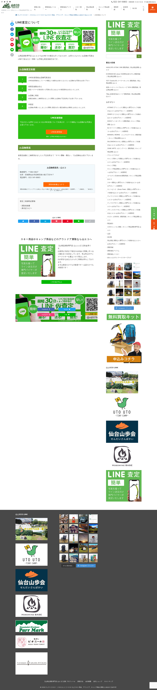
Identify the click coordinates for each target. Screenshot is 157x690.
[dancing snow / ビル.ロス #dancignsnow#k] (119, 275)
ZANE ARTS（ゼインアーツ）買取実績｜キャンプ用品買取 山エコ (124, 150)
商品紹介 (110, 223)
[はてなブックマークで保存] (12, 34)
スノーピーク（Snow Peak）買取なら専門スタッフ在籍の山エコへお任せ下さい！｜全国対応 (124, 191)
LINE (66, 314)
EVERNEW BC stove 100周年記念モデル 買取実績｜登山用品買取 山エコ (123, 75)
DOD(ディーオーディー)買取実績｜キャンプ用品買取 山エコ (123, 122)
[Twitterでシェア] (12, 24)
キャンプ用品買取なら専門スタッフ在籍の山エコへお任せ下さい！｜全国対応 (123, 170)
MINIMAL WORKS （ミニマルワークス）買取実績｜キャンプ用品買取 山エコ (124, 136)
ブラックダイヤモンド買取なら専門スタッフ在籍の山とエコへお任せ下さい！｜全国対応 (123, 211)
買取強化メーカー (113, 254)
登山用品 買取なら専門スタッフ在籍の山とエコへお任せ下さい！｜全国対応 (124, 242)
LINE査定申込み (56, 282)
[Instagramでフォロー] (7, 2)
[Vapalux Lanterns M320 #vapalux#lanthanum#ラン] (111, 275)
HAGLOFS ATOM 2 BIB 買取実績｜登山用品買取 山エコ (123, 68)
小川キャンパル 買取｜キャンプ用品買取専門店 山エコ (124, 228)
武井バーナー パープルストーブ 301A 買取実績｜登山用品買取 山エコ (123, 88)
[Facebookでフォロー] (2, 2)
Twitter (66, 309)
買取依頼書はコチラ (56, 184)
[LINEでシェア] (12, 49)
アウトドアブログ (113, 155)
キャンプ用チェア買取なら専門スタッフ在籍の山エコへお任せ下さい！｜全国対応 (123, 160)
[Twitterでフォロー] (4, 2)
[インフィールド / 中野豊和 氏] (128, 275)
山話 (108, 234)
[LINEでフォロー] (10, 2)
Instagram (45, 314)
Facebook (45, 309)
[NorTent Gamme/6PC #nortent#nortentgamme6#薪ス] (128, 292)
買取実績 (110, 247)
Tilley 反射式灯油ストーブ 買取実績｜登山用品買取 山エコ (123, 95)
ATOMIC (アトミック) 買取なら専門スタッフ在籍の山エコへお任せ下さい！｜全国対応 (124, 109)
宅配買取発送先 (151, 2)
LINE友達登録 (56, 132)
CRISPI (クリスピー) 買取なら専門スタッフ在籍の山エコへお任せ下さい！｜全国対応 (124, 116)
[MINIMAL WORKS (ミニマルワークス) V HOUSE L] (137, 275)
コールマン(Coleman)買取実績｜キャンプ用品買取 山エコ (124, 177)
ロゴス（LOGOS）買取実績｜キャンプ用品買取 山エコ (124, 218)
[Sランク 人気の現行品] (137, 292)
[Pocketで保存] (12, 39)
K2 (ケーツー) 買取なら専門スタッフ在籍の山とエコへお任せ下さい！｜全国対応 (124, 129)
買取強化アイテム (113, 251)
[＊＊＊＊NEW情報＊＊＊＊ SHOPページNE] (119, 266)
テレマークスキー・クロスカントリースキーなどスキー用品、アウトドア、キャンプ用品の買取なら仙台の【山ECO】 (81, 687)
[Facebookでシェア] (12, 29)
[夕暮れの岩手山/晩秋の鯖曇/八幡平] (128, 284)
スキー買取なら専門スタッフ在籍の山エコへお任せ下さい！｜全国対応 (123, 184)
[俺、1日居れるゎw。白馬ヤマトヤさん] (111, 266)
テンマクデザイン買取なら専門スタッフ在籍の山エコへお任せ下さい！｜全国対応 (123, 204)
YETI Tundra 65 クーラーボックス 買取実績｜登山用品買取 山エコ (123, 82)
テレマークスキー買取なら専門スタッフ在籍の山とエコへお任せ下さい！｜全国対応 (123, 197)
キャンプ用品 (111, 165)
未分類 (109, 237)
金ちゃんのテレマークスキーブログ (119, 257)
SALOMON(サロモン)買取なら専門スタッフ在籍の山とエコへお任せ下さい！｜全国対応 (123, 143)
